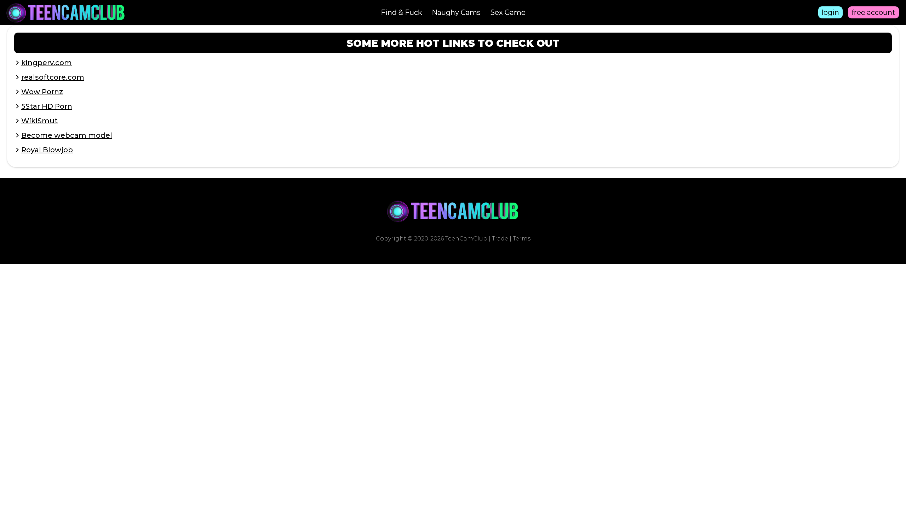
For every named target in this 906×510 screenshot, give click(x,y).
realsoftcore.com (52, 77)
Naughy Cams (456, 12)
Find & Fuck (401, 12)
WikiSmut (39, 121)
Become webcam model (66, 135)
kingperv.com (46, 62)
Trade (500, 238)
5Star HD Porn (46, 106)
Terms (522, 238)
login (830, 12)
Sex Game (508, 12)
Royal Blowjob (47, 150)
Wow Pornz (42, 91)
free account (873, 12)
